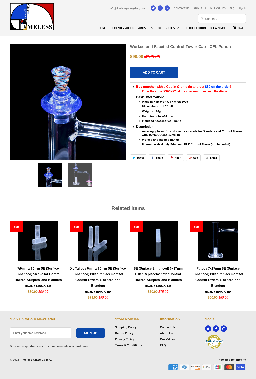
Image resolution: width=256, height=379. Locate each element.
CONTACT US (181, 8)
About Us (166, 333)
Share (159, 157)
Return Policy (124, 333)
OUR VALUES (218, 8)
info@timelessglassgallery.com (128, 8)
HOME (103, 28)
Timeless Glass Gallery (35, 359)
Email (213, 157)
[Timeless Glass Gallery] (32, 18)
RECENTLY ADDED (122, 28)
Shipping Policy (126, 327)
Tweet (140, 157)
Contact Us (167, 327)
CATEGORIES (167, 28)
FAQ (232, 8)
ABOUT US (199, 8)
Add (195, 157)
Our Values (167, 339)
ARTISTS (144, 28)
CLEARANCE (218, 28)
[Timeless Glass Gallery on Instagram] (167, 8)
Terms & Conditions (128, 345)
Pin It (178, 157)
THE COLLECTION (194, 28)
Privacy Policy (124, 339)
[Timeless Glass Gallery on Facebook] (160, 8)
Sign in (242, 8)
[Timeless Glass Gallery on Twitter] (153, 8)
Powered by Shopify (232, 359)
